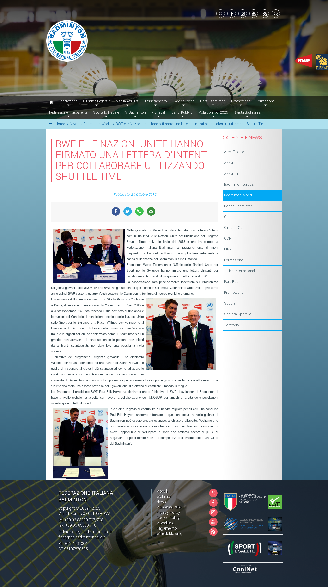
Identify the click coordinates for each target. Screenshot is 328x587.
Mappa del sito (169, 507)
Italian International (239, 271)
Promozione (234, 292)
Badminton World (238, 195)
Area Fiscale (234, 152)
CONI (228, 238)
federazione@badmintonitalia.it (85, 532)
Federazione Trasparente (68, 112)
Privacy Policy (168, 512)
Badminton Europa (239, 184)
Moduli (162, 491)
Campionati (233, 216)
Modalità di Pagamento (166, 525)
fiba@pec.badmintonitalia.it (81, 537)
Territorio (231, 325)
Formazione (233, 260)
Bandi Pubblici (182, 112)
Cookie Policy (168, 517)
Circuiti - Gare (235, 227)
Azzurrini (231, 173)
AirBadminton (135, 112)
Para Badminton (236, 281)
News (161, 502)
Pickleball (159, 112)
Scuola (229, 303)
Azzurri (229, 162)
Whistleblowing (169, 533)
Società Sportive (237, 314)
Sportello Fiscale (106, 112)
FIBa (227, 249)
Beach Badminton (238, 206)
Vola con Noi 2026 (213, 112)
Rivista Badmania (247, 112)
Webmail (163, 496)
